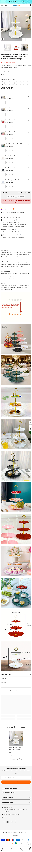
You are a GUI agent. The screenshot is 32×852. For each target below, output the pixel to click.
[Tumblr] (10, 217)
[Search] (6, 5)
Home (2, 9)
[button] (26, 39)
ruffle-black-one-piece (12, 755)
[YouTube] (11, 822)
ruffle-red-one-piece (15, 755)
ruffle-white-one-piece (10, 755)
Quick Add (15, 760)
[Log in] (26, 5)
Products (7, 9)
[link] (8, 716)
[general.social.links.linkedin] (15, 822)
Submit (16, 782)
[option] (16, 26)
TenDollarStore (9, 70)
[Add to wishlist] (22, 759)
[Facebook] (1, 217)
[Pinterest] (7, 217)
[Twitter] (4, 217)
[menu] (2, 5)
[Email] (16, 217)
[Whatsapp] (19, 217)
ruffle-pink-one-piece (17, 755)
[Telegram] (13, 217)
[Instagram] (7, 822)
